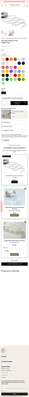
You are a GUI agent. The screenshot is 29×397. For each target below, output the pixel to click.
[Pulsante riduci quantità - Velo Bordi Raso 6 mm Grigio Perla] (3, 103)
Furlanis (3, 356)
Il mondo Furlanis (6, 361)
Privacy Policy (5, 372)
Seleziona (5, 247)
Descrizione (7, 122)
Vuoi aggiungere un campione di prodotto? (12, 98)
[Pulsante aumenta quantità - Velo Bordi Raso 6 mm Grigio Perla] (8, 103)
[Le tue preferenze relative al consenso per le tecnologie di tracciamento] (1, 206)
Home (2, 38)
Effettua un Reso (5, 368)
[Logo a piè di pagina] (3, 350)
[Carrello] (27, 5)
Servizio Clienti (8, 126)
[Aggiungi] (13, 116)
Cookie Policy (5, 375)
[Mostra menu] (2, 5)
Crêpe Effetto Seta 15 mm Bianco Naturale (14, 208)
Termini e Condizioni (6, 370)
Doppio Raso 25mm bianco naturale (14, 240)
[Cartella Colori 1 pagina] (6, 114)
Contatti (3, 377)
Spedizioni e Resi (8, 130)
